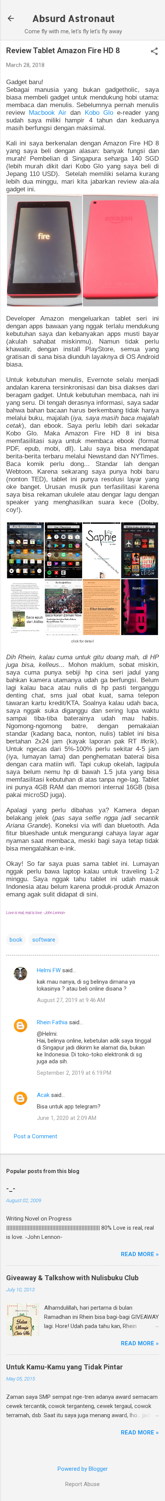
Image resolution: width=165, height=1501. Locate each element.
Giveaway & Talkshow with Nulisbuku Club (72, 1278)
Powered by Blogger (83, 1468)
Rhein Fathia (52, 1022)
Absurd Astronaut (73, 18)
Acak (43, 1095)
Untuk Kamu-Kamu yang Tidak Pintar (64, 1367)
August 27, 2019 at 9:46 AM (71, 1000)
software (43, 939)
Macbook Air (47, 112)
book (16, 939)
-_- (10, 1189)
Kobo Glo (99, 112)
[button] (154, 52)
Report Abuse (82, 1484)
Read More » (140, 1254)
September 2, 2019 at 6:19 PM (74, 1072)
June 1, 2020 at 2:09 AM (66, 1118)
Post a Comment (35, 1136)
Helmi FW (49, 970)
